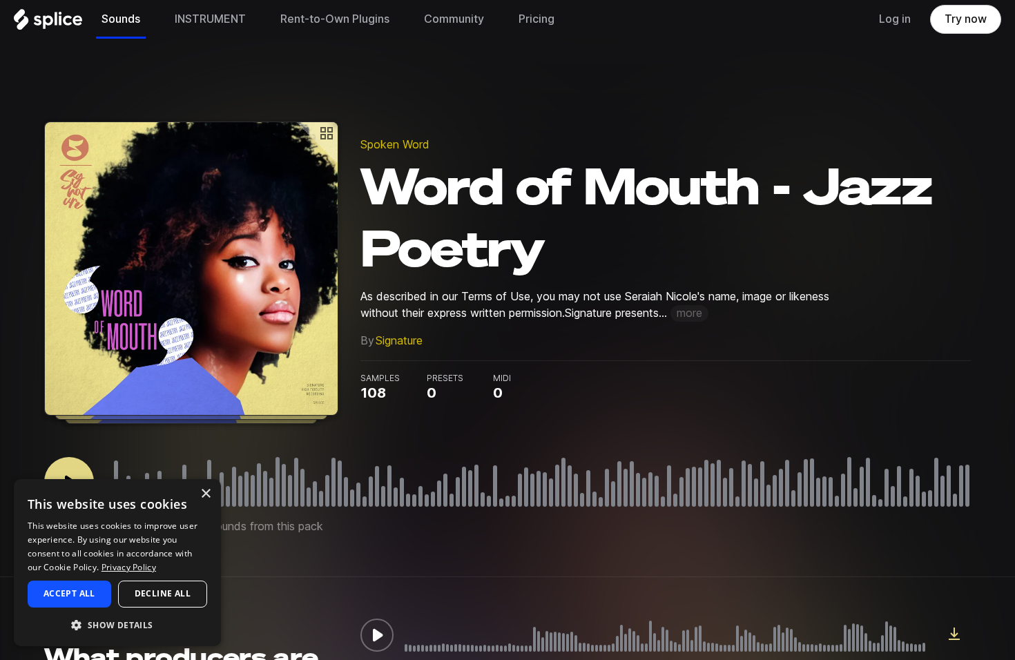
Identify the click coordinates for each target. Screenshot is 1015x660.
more (689, 313)
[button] (117, 624)
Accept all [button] (69, 593)
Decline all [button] (163, 593)
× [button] (205, 494)
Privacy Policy (129, 567)
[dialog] (117, 562)
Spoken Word (394, 144)
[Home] (48, 23)
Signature (399, 340)
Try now (966, 19)
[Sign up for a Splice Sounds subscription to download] (954, 635)
